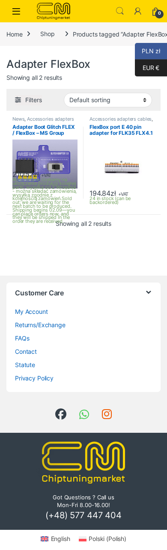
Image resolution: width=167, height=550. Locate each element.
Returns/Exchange (40, 324)
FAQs (22, 338)
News (18, 119)
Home (14, 33)
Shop (47, 33)
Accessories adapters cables (120, 119)
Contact (26, 351)
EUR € (147, 67)
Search (120, 11)
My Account (31, 311)
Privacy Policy (34, 378)
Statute (25, 364)
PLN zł (147, 51)
